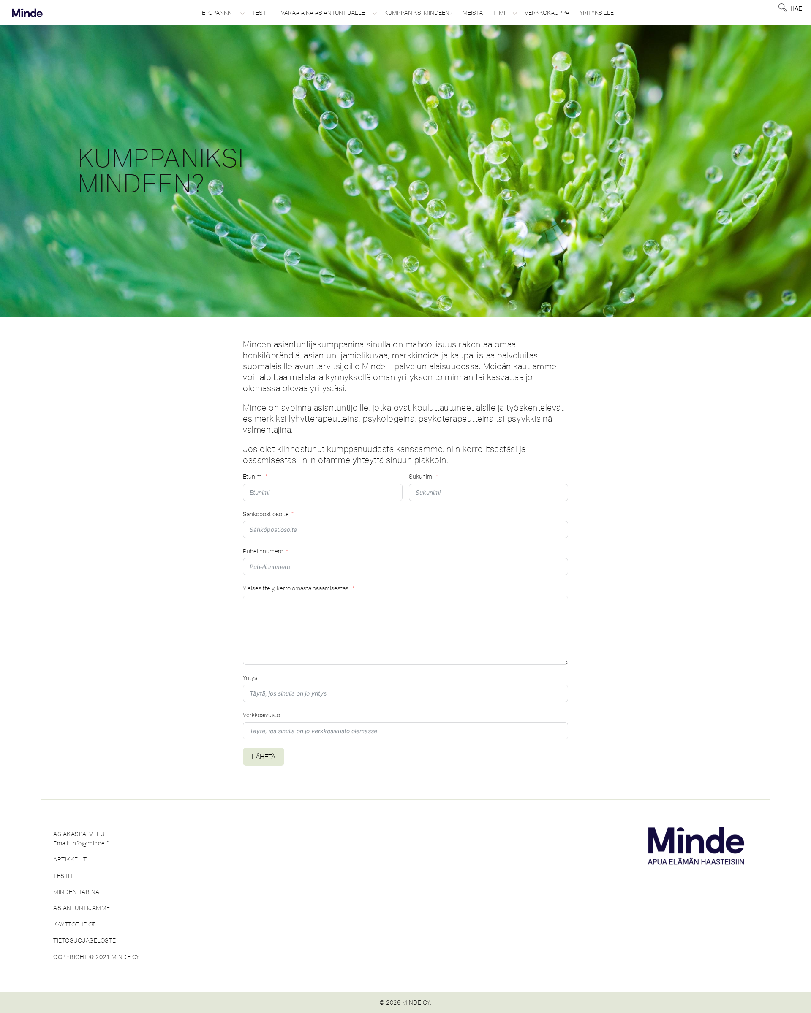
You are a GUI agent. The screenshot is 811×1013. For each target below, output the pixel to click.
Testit (261, 12)
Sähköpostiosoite (266, 514)
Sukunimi (421, 476)
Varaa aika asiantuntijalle (323, 12)
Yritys (250, 678)
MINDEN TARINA (76, 892)
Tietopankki (215, 12)
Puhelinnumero (263, 551)
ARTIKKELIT (70, 859)
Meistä (473, 12)
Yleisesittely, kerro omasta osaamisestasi (296, 588)
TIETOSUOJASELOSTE (84, 940)
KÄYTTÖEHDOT (74, 924)
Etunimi (253, 476)
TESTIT (63, 876)
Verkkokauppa (547, 12)
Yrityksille (597, 12)
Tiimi (499, 12)
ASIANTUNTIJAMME (81, 908)
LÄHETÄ (263, 757)
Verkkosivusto (261, 715)
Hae (796, 8)
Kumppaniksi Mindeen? (418, 12)
